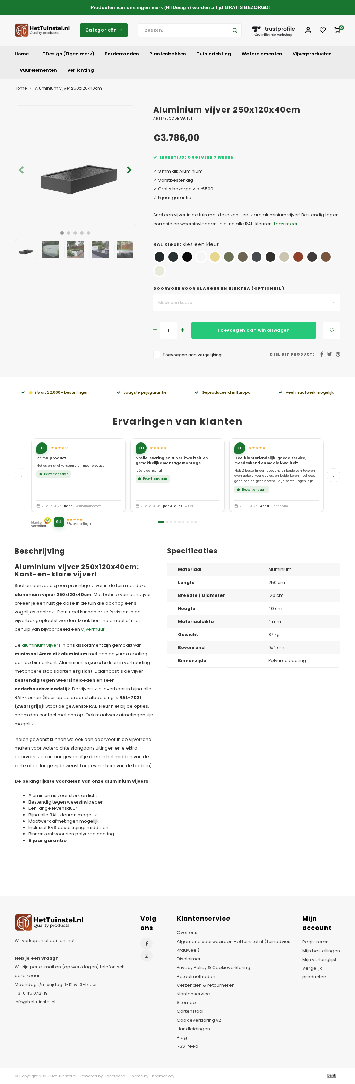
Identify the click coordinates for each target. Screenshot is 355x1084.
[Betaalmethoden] (331, 1076)
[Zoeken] (235, 30)
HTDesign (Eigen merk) (66, 54)
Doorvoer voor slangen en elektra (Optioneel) (218, 288)
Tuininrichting (214, 54)
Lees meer (286, 224)
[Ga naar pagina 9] (195, 522)
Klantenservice (193, 994)
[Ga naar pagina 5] (179, 522)
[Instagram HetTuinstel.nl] (146, 956)
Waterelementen (262, 54)
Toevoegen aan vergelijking (192, 355)
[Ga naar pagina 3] (171, 522)
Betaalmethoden (196, 976)
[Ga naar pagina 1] (161, 522)
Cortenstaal (190, 1011)
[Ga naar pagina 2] (167, 522)
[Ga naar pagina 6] (183, 522)
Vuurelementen (38, 70)
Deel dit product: (292, 354)
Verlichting (80, 70)
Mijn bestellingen (321, 951)
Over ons (187, 932)
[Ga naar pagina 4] (175, 522)
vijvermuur (93, 629)
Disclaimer (189, 959)
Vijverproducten (312, 54)
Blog (182, 1037)
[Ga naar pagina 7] (188, 522)
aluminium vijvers (41, 645)
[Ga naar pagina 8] (192, 522)
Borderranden (122, 54)
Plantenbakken (167, 54)
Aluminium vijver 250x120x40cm (68, 88)
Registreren (315, 942)
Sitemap (186, 1002)
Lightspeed (114, 1076)
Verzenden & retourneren (206, 985)
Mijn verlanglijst (319, 959)
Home (22, 54)
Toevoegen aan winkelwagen (253, 330)
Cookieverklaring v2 (199, 1020)
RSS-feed (187, 1046)
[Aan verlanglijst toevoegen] (331, 330)
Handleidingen (193, 1029)
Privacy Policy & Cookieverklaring (213, 967)
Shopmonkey (161, 1076)
